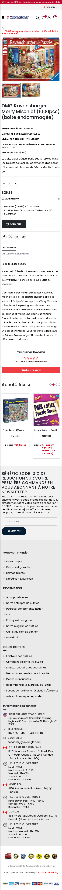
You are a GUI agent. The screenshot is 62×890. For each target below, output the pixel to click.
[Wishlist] (43, 17)
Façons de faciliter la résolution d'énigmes (32, 690)
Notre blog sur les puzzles (22, 626)
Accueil (3, 28)
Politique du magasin (19, 620)
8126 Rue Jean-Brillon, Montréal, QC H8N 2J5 (30, 790)
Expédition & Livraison (19, 579)
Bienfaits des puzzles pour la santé (27, 673)
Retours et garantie (18, 567)
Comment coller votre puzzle (24, 662)
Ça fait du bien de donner (22, 632)
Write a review (31, 370)
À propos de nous (17, 597)
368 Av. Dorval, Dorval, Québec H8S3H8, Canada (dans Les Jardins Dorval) (32, 817)
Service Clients (15, 573)
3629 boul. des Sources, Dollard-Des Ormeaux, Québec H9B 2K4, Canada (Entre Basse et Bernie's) (30, 754)
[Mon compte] (49, 18)
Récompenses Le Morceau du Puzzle (28, 685)
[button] (50, 384)
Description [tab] (9, 247)
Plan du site (13, 637)
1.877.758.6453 (17, 733)
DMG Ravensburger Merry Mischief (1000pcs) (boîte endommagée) (31, 111)
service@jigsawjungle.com (24, 742)
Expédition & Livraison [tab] (15, 253)
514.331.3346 (35, 733)
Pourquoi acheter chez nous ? (24, 609)
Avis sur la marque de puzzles (24, 696)
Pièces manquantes (18, 679)
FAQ (8, 614)
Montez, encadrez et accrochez (26, 667)
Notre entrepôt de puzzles (22, 603)
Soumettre (14, 531)
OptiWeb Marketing (48, 872)
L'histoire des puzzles (19, 656)
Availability (12, 198)
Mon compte (14, 561)
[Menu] (3, 17)
